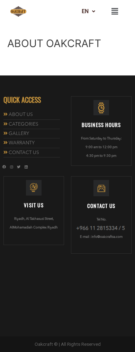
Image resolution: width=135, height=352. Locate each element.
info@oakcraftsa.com (107, 236)
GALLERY (19, 134)
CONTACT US (24, 153)
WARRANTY (22, 143)
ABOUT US (21, 114)
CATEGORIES (23, 124)
